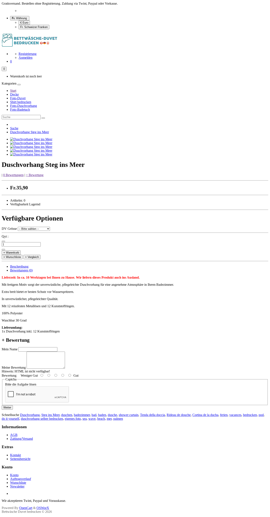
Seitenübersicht (20, 459)
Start (13, 90)
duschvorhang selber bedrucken (42, 418)
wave (92, 418)
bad (94, 415)
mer (109, 418)
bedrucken (250, 415)
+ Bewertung (34, 175)
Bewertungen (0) (21, 270)
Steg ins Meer (50, 415)
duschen (66, 415)
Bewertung (9, 375)
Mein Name (10, 349)
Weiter (7, 407)
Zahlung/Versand (21, 438)
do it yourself (10, 418)
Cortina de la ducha (205, 415)
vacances (235, 415)
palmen (118, 418)
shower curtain (128, 415)
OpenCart (25, 508)
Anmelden (25, 57)
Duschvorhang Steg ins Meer (29, 132)
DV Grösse (9, 228)
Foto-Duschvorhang (23, 106)
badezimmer (82, 415)
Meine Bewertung (14, 367)
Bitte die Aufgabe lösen (20, 384)
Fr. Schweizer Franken (34, 27)
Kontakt (15, 455)
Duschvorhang (30, 415)
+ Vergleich (32, 257)
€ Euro (24, 22)
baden (102, 415)
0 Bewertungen (13, 175)
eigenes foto (73, 418)
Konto (14, 475)
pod (261, 415)
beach (101, 418)
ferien (224, 415)
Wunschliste (18, 482)
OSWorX (42, 508)
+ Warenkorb (11, 252)
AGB (14, 435)
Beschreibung (19, 266)
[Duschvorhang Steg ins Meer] (31, 139)
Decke (14, 94)
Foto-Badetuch (20, 109)
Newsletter (17, 486)
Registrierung (27, 54)
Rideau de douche (179, 415)
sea (84, 418)
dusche (112, 415)
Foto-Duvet (18, 98)
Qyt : (5, 236)
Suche (14, 128)
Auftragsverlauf (20, 479)
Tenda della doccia (152, 415)
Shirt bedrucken (20, 102)
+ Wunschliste (12, 257)
